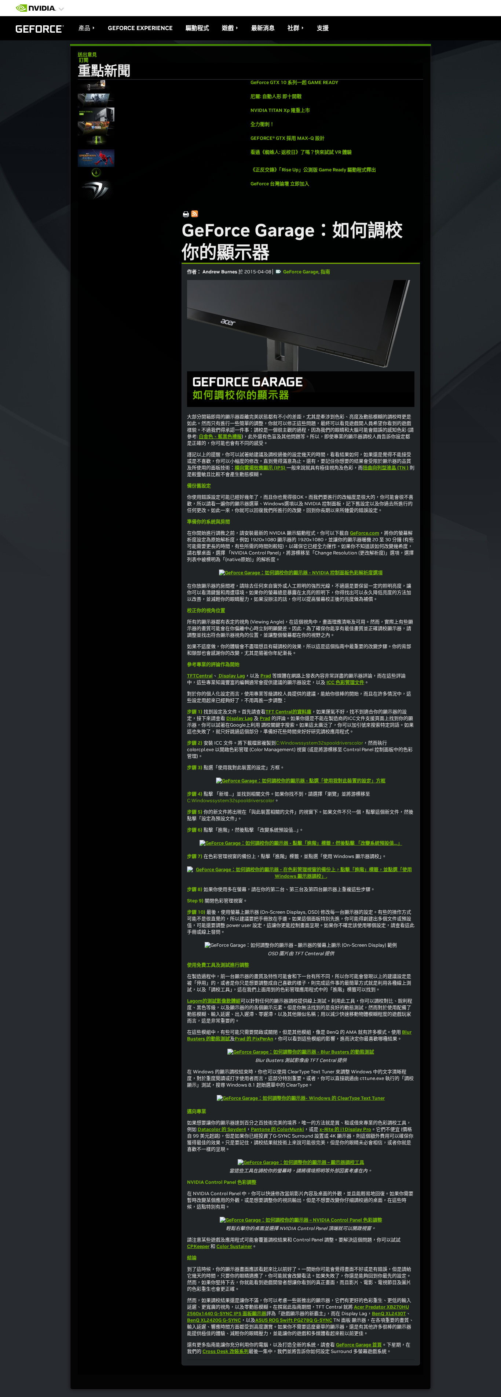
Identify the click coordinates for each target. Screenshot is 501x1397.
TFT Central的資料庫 (288, 712)
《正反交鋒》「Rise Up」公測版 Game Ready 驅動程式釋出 (313, 170)
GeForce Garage (300, 271)
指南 (325, 272)
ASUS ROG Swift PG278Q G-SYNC (293, 1320)
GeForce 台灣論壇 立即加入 (280, 184)
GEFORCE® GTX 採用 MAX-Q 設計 (288, 138)
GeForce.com (364, 533)
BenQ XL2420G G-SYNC (214, 1320)
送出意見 (87, 54)
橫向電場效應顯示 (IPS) (260, 468)
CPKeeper (198, 1246)
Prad (265, 676)
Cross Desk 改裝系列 (225, 1351)
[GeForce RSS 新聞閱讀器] (195, 214)
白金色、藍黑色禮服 (220, 436)
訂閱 (83, 60)
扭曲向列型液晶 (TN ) (386, 468)
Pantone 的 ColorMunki (277, 1129)
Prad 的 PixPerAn (254, 1039)
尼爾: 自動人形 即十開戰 (276, 96)
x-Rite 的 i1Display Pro (345, 1129)
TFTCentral (200, 676)
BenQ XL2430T (389, 1313)
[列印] (186, 214)
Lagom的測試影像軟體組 (214, 1001)
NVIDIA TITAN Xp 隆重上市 (280, 110)
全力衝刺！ (262, 124)
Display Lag (231, 676)
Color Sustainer (234, 1246)
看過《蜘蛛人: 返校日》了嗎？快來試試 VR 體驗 (301, 152)
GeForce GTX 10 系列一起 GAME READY (294, 82)
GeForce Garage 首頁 (359, 1345)
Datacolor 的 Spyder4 (222, 1129)
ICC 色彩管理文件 (345, 682)
